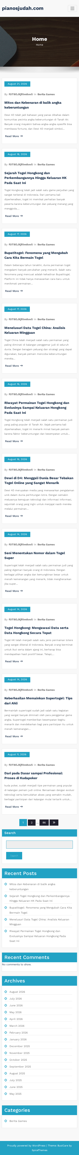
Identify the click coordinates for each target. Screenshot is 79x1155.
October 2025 (18, 1059)
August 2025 (17, 1073)
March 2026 (16, 1025)
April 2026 (16, 1019)
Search (10, 833)
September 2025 (20, 1066)
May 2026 (15, 1012)
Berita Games (46, 94)
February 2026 (18, 1032)
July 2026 (15, 998)
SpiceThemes (39, 1150)
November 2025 (19, 1053)
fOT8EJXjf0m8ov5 (21, 94)
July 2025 (15, 1080)
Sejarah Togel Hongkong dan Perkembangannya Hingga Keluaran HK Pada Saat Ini (35, 178)
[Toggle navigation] (72, 8)
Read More (12, 136)
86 (44, 822)
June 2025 (16, 1087)
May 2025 (15, 1093)
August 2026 (17, 991)
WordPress (38, 1145)
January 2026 (18, 1039)
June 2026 (16, 1005)
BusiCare (63, 1145)
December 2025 (19, 1046)
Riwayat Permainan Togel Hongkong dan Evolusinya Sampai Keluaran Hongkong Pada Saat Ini (36, 408)
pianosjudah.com (22, 8)
